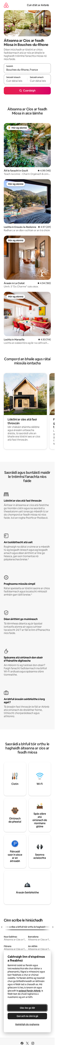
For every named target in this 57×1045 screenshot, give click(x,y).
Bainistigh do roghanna (27, 1024)
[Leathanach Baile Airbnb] (6, 5)
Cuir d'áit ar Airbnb (38, 5)
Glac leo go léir (27, 1007)
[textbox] (15, 81)
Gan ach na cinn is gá (27, 1016)
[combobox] (27, 70)
